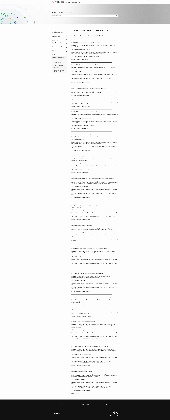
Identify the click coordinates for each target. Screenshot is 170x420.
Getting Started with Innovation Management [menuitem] (57, 31)
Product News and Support (71, 24)
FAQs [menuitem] (53, 54)
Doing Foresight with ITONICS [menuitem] (56, 43)
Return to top (74, 393)
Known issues (83, 24)
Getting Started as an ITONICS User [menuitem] (57, 39)
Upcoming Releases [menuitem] (58, 65)
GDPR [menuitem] (107, 404)
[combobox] (84, 16)
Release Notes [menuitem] (57, 59)
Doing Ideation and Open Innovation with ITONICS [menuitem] (57, 47)
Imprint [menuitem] (62, 404)
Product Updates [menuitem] (57, 62)
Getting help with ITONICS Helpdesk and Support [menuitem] (59, 71)
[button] (66, 31)
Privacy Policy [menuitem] (85, 404)
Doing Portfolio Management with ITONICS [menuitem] (58, 51)
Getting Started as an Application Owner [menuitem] (57, 35)
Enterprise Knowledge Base (73, 2)
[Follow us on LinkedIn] (114, 412)
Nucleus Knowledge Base (57, 24)
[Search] (117, 16)
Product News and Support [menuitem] (58, 57)
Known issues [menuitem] (57, 67)
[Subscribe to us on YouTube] (117, 412)
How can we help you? (63, 12)
